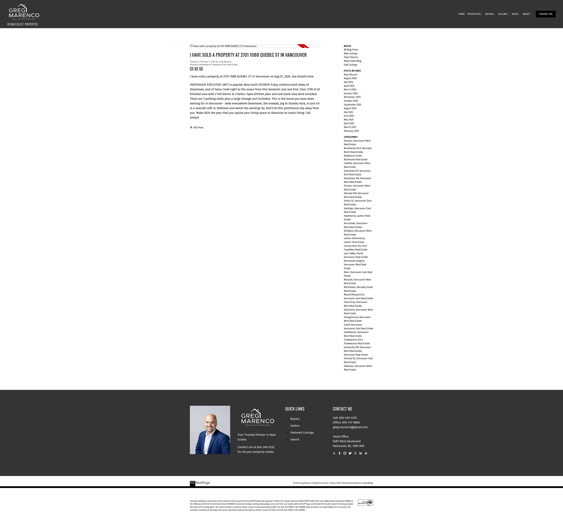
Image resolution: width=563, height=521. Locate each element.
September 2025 (352, 104)
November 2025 (352, 97)
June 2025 (349, 115)
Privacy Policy (335, 483)
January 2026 (351, 93)
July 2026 (348, 82)
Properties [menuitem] (474, 14)
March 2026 (350, 89)
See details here (302, 76)
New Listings (350, 53)
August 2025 (350, 108)
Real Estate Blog (352, 61)
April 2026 (349, 85)
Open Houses (351, 57)
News (515, 14)
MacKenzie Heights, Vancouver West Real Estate (355, 264)
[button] (546, 14)
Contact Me (546, 14)
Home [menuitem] (461, 14)
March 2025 (350, 127)
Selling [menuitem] (502, 14)
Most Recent (350, 74)
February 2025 (351, 131)
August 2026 (350, 78)
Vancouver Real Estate (356, 354)
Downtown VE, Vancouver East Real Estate (218, 65)
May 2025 (349, 119)
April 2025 (349, 123)
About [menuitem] (526, 14)
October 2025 (351, 100)
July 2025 (348, 112)
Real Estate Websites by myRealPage (357, 483)
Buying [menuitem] (489, 14)
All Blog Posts (351, 49)
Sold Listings (350, 64)
